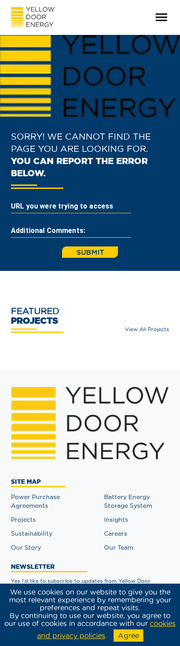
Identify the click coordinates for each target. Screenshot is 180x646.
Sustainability (31, 533)
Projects (23, 519)
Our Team (118, 547)
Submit (90, 252)
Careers (115, 533)
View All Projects (147, 329)
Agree (128, 635)
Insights (116, 519)
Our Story (26, 547)
